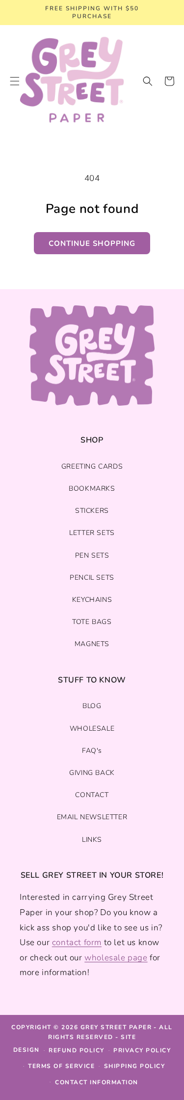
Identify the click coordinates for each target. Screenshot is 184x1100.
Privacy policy (142, 1050)
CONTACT (91, 795)
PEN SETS (92, 555)
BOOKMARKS (92, 488)
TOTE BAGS (91, 621)
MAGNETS (92, 644)
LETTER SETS (92, 532)
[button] (147, 81)
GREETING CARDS (92, 466)
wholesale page (115, 957)
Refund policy (77, 1050)
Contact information (96, 1082)
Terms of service (61, 1066)
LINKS (92, 839)
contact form (77, 942)
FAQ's (92, 750)
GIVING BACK (92, 772)
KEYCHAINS (92, 599)
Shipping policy (134, 1066)
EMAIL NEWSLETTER (92, 817)
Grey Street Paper (116, 1027)
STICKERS (92, 510)
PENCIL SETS (92, 577)
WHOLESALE (92, 728)
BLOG (91, 706)
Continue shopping (92, 243)
